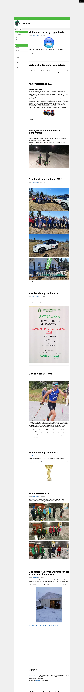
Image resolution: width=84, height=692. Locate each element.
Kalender (34, 29)
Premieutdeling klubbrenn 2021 (45, 452)
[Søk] (80, 1)
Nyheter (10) (18, 37)
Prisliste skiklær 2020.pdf (34, 675)
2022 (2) (17, 55)
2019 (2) (17, 62)
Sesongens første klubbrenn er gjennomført (45, 131)
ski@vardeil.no (38, 680)
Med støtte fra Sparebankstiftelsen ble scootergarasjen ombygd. (49, 572)
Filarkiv (28, 29)
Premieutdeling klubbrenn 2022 (45, 179)
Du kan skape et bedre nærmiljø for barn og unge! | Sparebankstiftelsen (44, 625)
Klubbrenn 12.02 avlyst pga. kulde (46, 32)
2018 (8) (17, 65)
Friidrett (52, 18)
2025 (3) (17, 47)
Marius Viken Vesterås (40, 373)
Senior (56, 18)
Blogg (20, 29)
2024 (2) (17, 50)
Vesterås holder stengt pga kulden (47, 64)
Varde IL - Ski (35, 35)
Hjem (16, 29)
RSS (17, 42)
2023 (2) (17, 52)
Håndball (39, 18)
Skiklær (33, 669)
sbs (61, 625)
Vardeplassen (28, 18)
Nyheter (16, 18)
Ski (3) (17, 39)
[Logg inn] (82, 1)
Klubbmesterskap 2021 (40, 493)
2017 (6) (17, 67)
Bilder (24, 29)
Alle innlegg (18, 34)
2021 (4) (17, 57)
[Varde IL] (42, 8)
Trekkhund (47, 18)
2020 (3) (17, 60)
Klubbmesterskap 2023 (40, 83)
